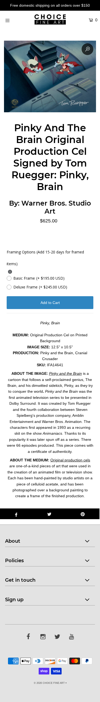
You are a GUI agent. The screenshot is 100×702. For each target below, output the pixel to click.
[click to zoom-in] (87, 49)
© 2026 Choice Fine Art (49, 683)
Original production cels (70, 460)
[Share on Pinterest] (82, 513)
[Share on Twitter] (49, 513)
